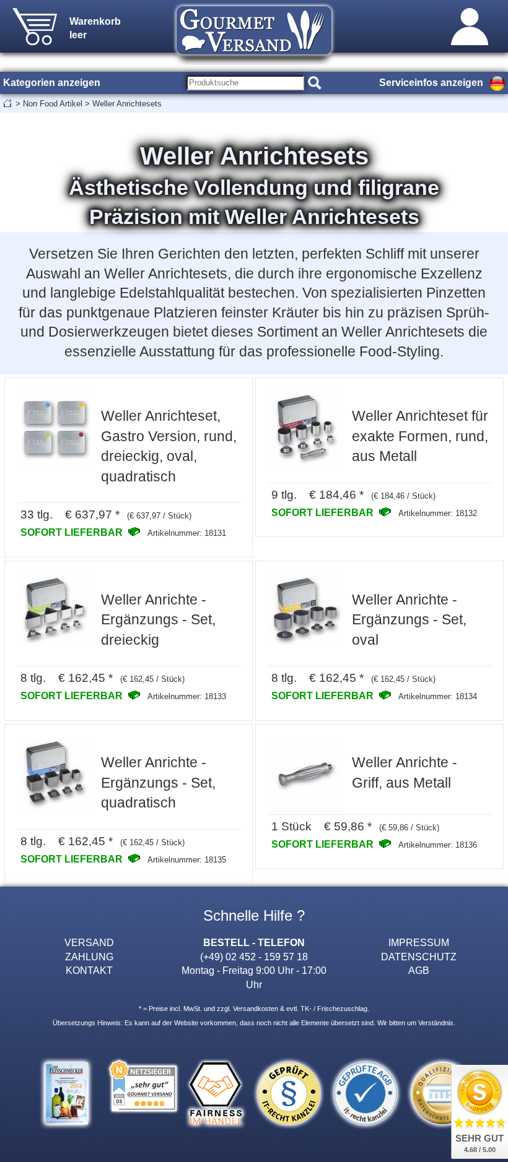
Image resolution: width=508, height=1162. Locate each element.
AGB (418, 970)
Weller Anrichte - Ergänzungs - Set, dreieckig (158, 620)
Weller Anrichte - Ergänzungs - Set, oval (409, 620)
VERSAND (89, 942)
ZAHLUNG (89, 956)
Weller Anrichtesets (127, 103)
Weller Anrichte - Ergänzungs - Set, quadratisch (158, 782)
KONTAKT (89, 970)
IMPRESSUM (418, 942)
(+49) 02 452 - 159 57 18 (254, 956)
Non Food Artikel (52, 103)
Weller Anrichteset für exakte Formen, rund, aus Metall (420, 436)
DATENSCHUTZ (419, 956)
